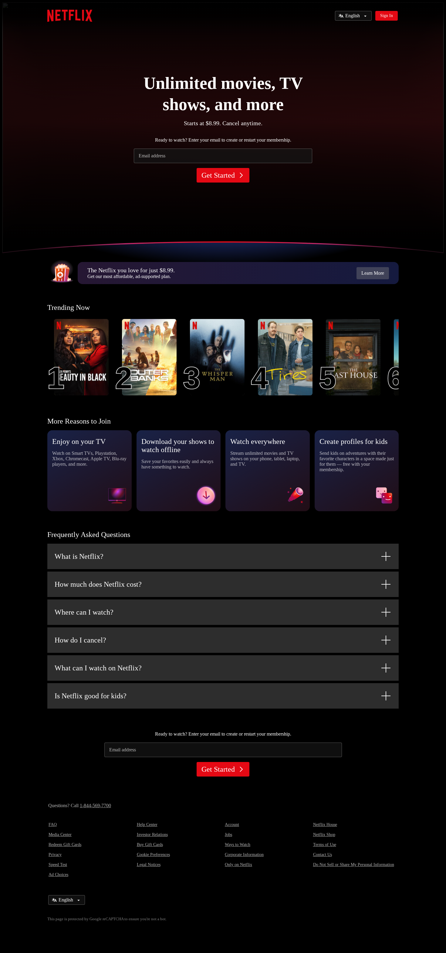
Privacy (55, 854)
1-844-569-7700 (95, 805)
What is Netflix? (79, 556)
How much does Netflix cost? (98, 584)
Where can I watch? (84, 612)
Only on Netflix (238, 864)
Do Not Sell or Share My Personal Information (353, 864)
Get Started (218, 175)
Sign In (386, 15)
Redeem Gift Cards (65, 844)
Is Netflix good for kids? (91, 696)
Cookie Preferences (153, 854)
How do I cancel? (80, 640)
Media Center (60, 834)
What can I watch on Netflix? (98, 668)
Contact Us (322, 854)
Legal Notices (148, 864)
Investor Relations (152, 834)
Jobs (228, 834)
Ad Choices (58, 874)
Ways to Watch (237, 844)
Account (232, 824)
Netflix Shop (324, 834)
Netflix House (325, 824)
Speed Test (58, 864)
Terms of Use (324, 844)
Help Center (147, 824)
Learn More (372, 273)
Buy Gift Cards (150, 844)
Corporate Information (244, 854)
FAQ (53, 824)
